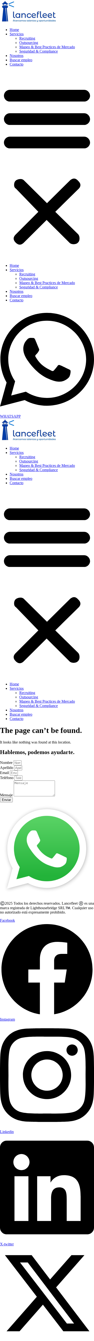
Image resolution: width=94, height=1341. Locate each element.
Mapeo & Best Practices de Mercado (47, 47)
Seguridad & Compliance (38, 51)
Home (14, 30)
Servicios (17, 34)
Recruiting (27, 38)
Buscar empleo (21, 60)
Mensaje (7, 795)
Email (5, 773)
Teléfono (7, 778)
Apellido (7, 768)
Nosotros (16, 56)
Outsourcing (28, 43)
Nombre (6, 763)
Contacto (16, 64)
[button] (47, 165)
